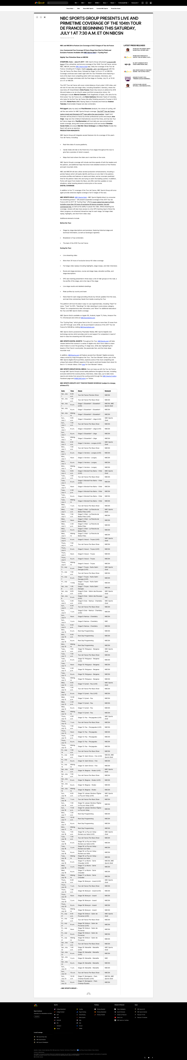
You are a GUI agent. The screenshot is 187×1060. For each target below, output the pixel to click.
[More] (142, 2)
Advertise (36, 1050)
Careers (39, 1050)
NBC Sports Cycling (109, 376)
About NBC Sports (88, 8)
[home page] (40, 3)
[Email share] (44, 17)
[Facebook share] (37, 17)
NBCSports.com (103, 341)
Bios (78, 8)
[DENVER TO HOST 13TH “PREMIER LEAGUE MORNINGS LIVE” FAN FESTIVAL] (128, 78)
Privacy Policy (73, 1050)
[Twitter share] (40, 17)
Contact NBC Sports (102, 8)
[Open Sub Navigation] (84, 2)
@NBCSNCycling (80, 378)
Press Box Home (115, 8)
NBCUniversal (41, 1052)
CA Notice (89, 1050)
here (83, 364)
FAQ (51, 1050)
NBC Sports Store (56, 1050)
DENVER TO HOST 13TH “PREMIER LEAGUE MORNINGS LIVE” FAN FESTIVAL (141, 77)
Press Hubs (70, 8)
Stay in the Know (38, 1011)
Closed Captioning (45, 1050)
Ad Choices (67, 1050)
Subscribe (37, 1016)
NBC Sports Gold (81, 66)
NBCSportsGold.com (88, 318)
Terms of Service (95, 1050)
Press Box (62, 1050)
